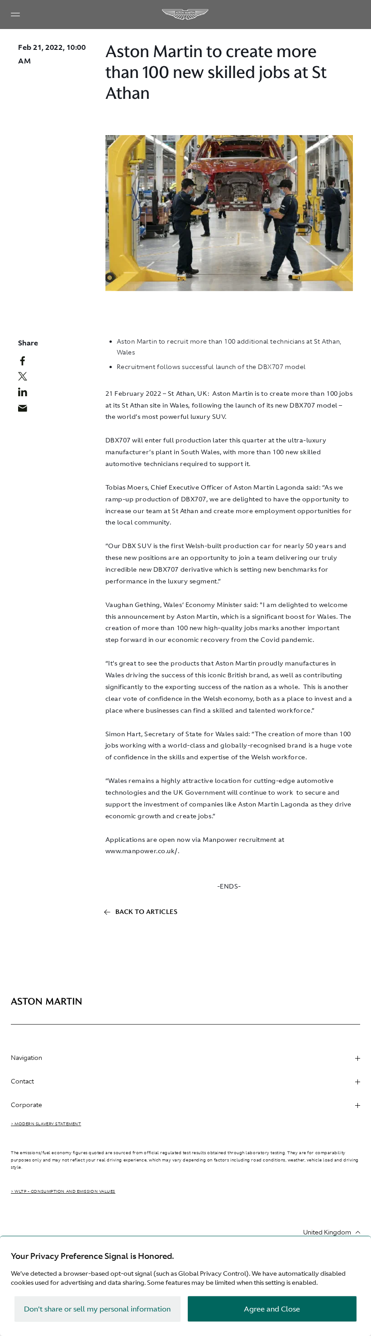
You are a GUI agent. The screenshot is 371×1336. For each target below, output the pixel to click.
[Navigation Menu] (15, 14)
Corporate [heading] (26, 1105)
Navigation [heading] (26, 1058)
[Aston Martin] (185, 14)
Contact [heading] (22, 1081)
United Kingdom (327, 1232)
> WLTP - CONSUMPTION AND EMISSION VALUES (63, 1191)
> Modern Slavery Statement (46, 1124)
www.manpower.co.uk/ (141, 851)
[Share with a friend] (25, 410)
